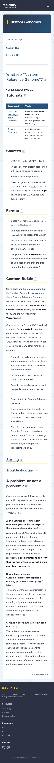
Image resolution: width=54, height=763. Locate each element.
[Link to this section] (45, 79)
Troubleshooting (20, 470)
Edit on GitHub (41, 674)
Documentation (8, 716)
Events (5, 731)
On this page (17, 39)
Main (33, 186)
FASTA (20, 225)
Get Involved (7, 735)
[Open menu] (48, 5)
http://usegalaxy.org (21, 190)
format (18, 369)
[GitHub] (3, 747)
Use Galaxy (6, 709)
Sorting (12, 459)
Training (5, 712)
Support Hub (12, 47)
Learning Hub (13, 55)
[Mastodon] (8, 747)
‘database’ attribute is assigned (26, 293)
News (4, 728)
